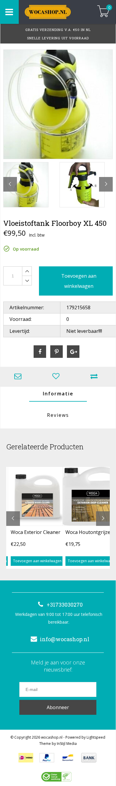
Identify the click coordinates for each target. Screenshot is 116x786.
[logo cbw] (56, 777)
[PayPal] (46, 757)
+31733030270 (65, 604)
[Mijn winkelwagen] (103, 11)
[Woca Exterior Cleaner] (37, 496)
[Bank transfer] (88, 757)
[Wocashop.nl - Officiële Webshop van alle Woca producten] (54, 12)
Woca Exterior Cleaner (35, 532)
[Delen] (40, 351)
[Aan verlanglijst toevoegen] (57, 377)
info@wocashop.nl (65, 639)
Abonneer (58, 707)
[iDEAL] (25, 757)
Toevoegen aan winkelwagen (37, 560)
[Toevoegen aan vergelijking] (95, 377)
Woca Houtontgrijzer (88, 532)
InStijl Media (67, 743)
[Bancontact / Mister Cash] (67, 757)
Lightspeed (96, 737)
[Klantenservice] (19, 377)
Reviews (58, 415)
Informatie (58, 393)
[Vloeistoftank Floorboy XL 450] (58, 104)
